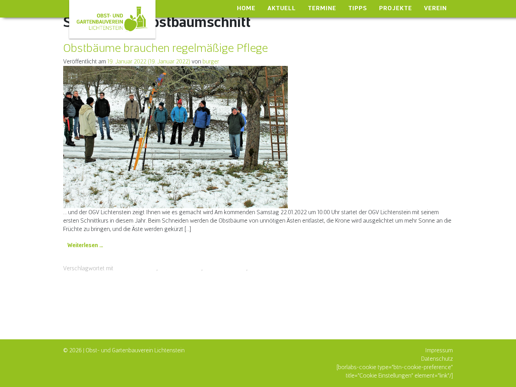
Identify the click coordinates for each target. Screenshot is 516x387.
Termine (322, 8)
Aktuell (281, 8)
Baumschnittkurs (136, 268)
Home (246, 8)
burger (211, 61)
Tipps (357, 8)
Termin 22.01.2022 (271, 268)
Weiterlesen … (87, 245)
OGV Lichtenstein (225, 268)
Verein (435, 8)
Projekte (395, 8)
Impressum (439, 350)
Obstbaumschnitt (180, 268)
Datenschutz (437, 358)
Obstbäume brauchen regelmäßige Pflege (165, 48)
